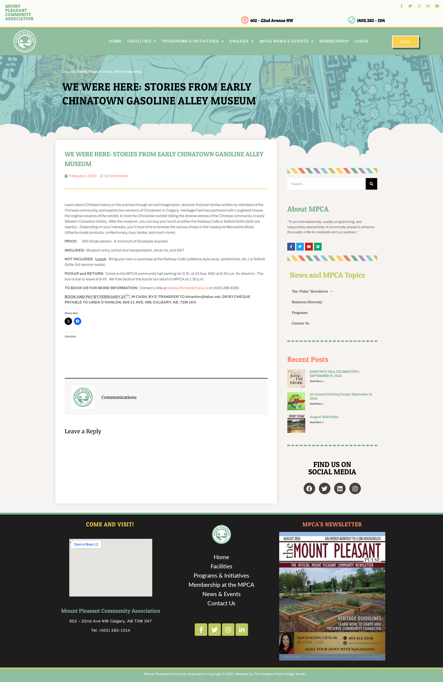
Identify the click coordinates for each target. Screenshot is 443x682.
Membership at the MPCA (221, 585)
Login (361, 41)
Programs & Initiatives (190, 41)
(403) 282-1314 (114, 630)
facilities (139, 41)
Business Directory (307, 302)
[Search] (371, 184)
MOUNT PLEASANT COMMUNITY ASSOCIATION (19, 12)
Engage (239, 41)
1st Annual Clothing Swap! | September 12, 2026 (341, 396)
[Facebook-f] (401, 5)
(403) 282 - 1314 (371, 20)
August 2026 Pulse (324, 417)
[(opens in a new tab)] (296, 424)
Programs (300, 312)
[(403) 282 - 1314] (351, 20)
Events (82, 71)
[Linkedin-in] (428, 5)
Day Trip (68, 71)
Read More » (317, 381)
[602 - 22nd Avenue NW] (244, 20)
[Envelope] (437, 5)
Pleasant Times (100, 71)
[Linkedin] (340, 488)
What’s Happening (127, 71)
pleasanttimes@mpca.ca (188, 288)
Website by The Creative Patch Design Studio (271, 674)
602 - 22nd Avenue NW (271, 20)
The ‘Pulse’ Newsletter (310, 291)
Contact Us (300, 323)
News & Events (221, 594)
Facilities (221, 567)
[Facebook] (309, 488)
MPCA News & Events (284, 41)
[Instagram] (419, 5)
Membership (334, 41)
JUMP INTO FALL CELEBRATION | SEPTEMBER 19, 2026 (334, 373)
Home (115, 41)
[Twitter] (410, 5)
